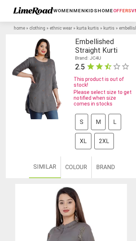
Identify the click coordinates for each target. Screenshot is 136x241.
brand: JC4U (88, 58)
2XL (104, 141)
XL (83, 141)
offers (122, 10)
